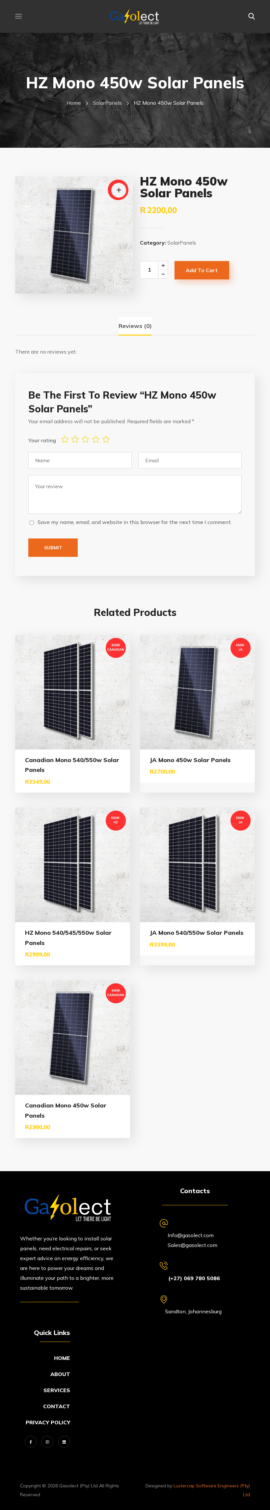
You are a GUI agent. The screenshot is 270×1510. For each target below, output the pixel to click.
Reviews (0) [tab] (135, 326)
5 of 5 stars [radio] (107, 439)
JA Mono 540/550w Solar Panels (196, 932)
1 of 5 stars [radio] (66, 439)
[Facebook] (31, 1442)
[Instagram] (47, 1442)
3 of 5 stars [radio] (86, 439)
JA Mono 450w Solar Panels (190, 760)
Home (74, 102)
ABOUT (60, 1374)
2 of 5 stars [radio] (76, 439)
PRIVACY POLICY (48, 1422)
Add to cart (202, 270)
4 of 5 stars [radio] (97, 439)
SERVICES (56, 1390)
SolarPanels (107, 102)
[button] (251, 16)
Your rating (42, 440)
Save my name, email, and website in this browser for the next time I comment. (135, 522)
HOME (62, 1358)
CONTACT (56, 1406)
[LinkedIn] (64, 1442)
